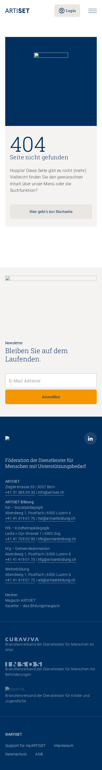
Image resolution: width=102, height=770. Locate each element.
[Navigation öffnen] (92, 11)
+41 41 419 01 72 (20, 580)
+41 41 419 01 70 (20, 518)
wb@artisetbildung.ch (57, 580)
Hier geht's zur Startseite (51, 211)
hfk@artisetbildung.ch (57, 539)
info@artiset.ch (51, 492)
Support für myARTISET (25, 745)
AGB (39, 754)
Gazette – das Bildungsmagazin (32, 606)
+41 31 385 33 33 (20, 492)
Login (71, 10)
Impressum (63, 745)
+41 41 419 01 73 (20, 559)
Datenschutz (16, 754)
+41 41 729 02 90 (20, 539)
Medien (11, 595)
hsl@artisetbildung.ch (56, 518)
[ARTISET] (25, 10)
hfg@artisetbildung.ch (57, 559)
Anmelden (51, 396)
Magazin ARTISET (20, 600)
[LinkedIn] (90, 438)
